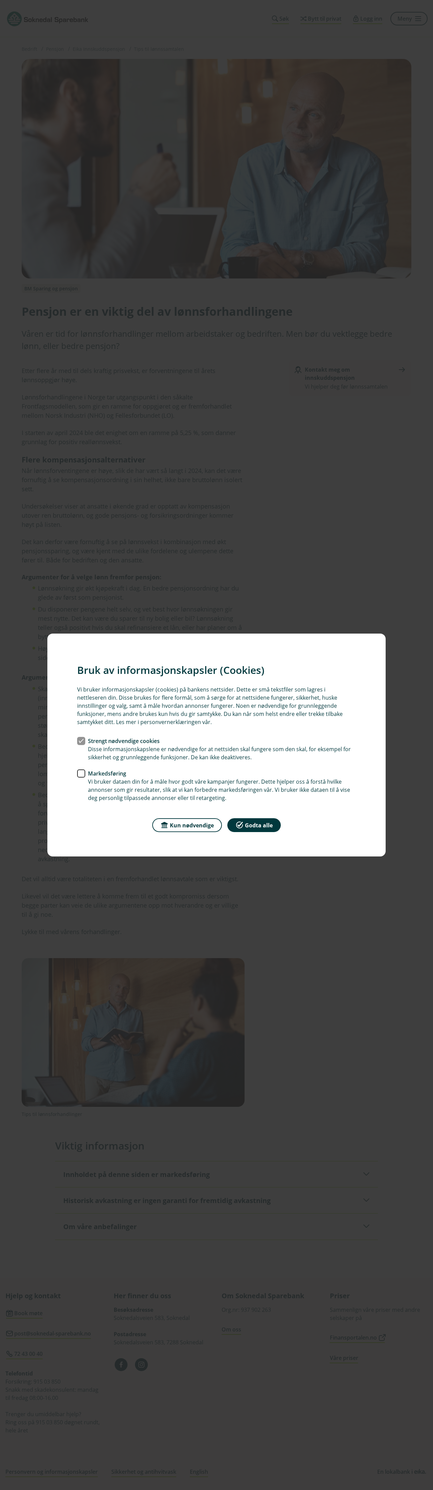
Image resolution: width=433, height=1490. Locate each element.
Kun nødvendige (192, 825)
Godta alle (259, 825)
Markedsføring (107, 773)
